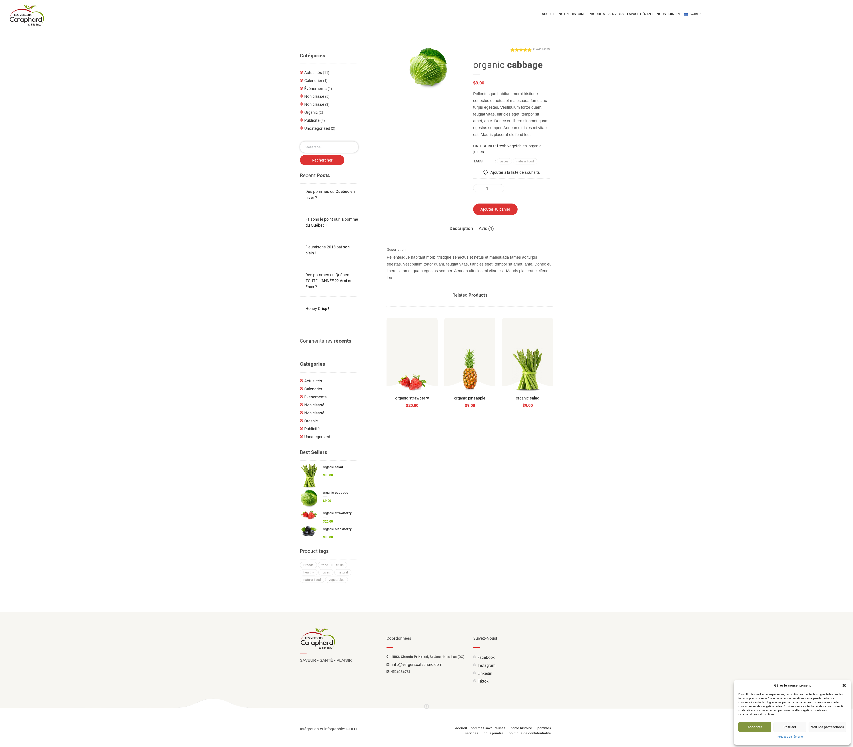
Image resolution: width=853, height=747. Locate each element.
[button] (844, 685)
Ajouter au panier (495, 209)
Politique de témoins (790, 736)
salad (527, 398)
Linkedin (485, 673)
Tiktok (483, 681)
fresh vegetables (512, 146)
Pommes (544, 728)
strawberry (412, 398)
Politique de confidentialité (530, 733)
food (324, 565)
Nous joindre (669, 14)
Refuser (789, 727)
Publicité (312, 120)
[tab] (461, 228)
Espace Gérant (640, 14)
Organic (311, 112)
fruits (340, 565)
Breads (308, 565)
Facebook (486, 657)
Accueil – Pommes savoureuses (480, 728)
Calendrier (313, 80)
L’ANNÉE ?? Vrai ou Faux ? (329, 280)
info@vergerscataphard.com (417, 664)
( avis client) (541, 49)
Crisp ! (317, 308)
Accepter (754, 727)
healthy (308, 572)
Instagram (487, 665)
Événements (315, 88)
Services (616, 14)
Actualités (313, 72)
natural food (525, 161)
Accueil (548, 14)
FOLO (351, 729)
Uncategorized (317, 128)
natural (343, 572)
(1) (486, 228)
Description (461, 228)
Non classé (314, 96)
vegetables (336, 579)
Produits (597, 14)
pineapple (469, 398)
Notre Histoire (572, 14)
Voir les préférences (827, 727)
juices (504, 161)
